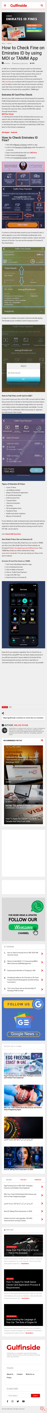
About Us (10, 1374)
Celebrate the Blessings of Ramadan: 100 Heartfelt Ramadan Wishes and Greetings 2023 (22, 759)
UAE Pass (33, 153)
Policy (9, 1378)
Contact (20, 1374)
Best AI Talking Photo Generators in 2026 (18, 1169)
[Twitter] (18, 1401)
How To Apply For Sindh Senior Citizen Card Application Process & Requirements (23, 1285)
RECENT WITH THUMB (13, 1046)
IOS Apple (5, 132)
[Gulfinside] (17, 7)
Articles (10, 1278)
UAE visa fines (7, 82)
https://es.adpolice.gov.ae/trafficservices (24, 548)
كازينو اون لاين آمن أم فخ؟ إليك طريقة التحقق (18, 1139)
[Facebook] (7, 1401)
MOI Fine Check (8, 114)
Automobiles (11, 1247)
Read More (25, 1263)
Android (14, 132)
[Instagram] (12, 1401)
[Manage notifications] (42, 1408)
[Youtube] (23, 1401)
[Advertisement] (23, 685)
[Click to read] (23, 775)
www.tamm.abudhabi (9, 553)
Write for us (30, 1374)
